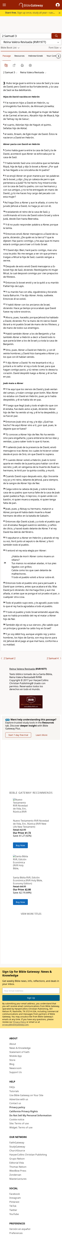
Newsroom (15, 1068)
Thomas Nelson (17, 1166)
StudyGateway (17, 1146)
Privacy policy (17, 1107)
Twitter (13, 1210)
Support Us (15, 1072)
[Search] (56, 36)
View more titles (31, 913)
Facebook (14, 1194)
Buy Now (20, 845)
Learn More (41, 734)
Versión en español (19, 1229)
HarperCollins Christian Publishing (28, 1154)
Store (12, 1060)
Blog (11, 1064)
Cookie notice (16, 1119)
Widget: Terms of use (20, 1127)
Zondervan (15, 1174)
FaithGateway (16, 1142)
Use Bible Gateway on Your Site (26, 1095)
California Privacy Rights (23, 1111)
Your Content (53, 55)
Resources (19, 55)
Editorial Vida (16, 1162)
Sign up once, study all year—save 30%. (32, 12)
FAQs (12, 1087)
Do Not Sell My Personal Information (30, 1115)
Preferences (16, 1233)
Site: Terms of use (19, 1123)
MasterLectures (18, 1178)
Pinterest (14, 1201)
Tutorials (14, 1091)
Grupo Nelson (17, 1158)
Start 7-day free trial (18, 734)
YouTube (14, 1214)
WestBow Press (17, 1170)
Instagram (15, 1197)
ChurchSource (17, 1150)
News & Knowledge (20, 1048)
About (12, 1044)
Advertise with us (18, 1099)
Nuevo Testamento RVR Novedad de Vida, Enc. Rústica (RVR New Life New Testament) (31, 823)
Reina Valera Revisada (22, 669)
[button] (58, 5)
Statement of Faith (19, 1052)
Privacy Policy (19, 1022)
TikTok (12, 1206)
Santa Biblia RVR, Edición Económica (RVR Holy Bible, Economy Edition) (28, 880)
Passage (7, 55)
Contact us (15, 1103)
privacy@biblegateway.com (15, 1024)
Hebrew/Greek (35, 55)
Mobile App (15, 1056)
